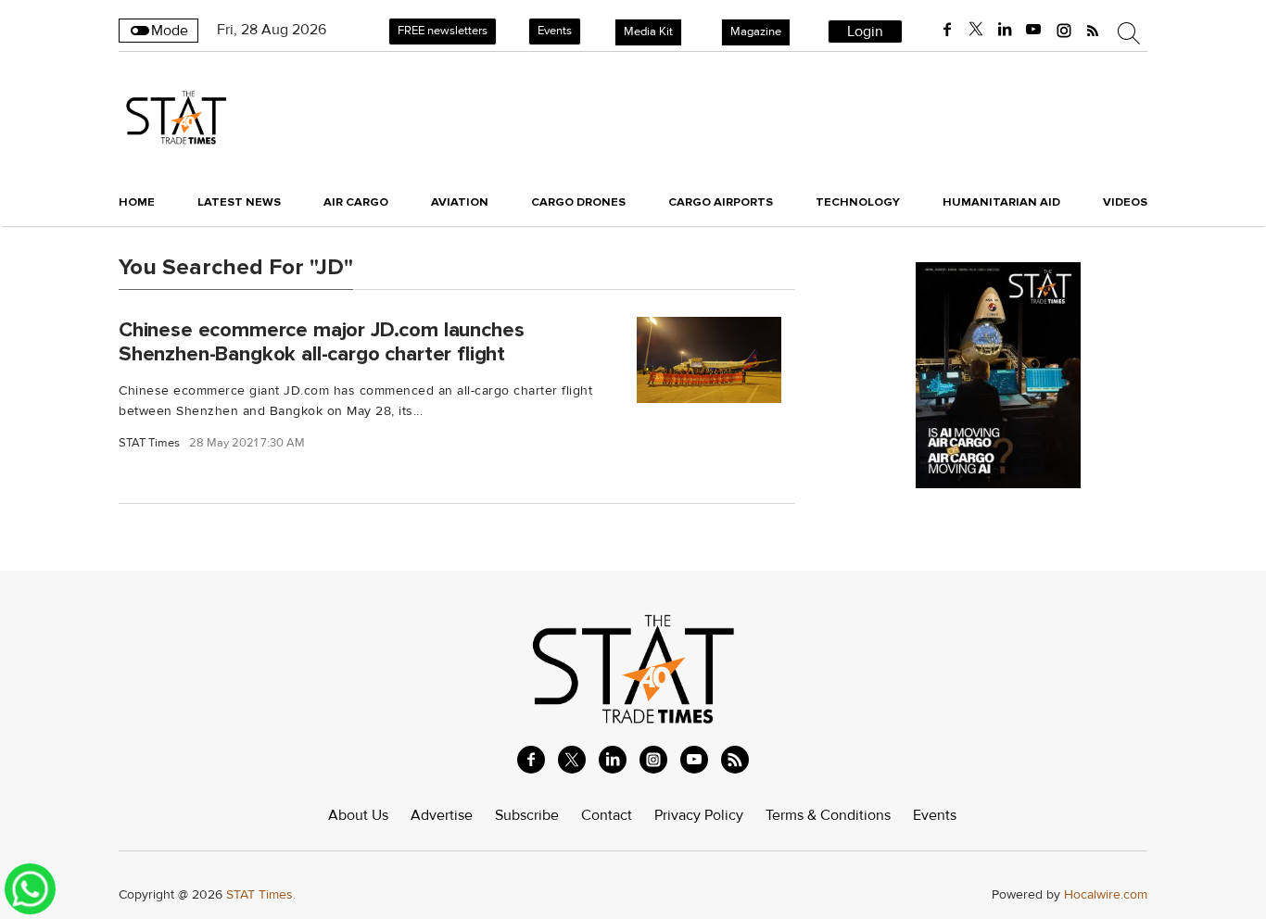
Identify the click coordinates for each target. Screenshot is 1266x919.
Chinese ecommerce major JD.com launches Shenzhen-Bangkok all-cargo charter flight (321, 341)
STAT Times (149, 443)
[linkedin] (1004, 29)
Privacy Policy (698, 815)
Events (555, 30)
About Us (358, 815)
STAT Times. (261, 894)
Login (865, 31)
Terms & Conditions (828, 815)
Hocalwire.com (1105, 894)
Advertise (442, 815)
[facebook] (947, 29)
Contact (606, 815)
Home (137, 202)
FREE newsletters (442, 30)
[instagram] (1064, 29)
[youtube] (1033, 29)
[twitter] (975, 29)
